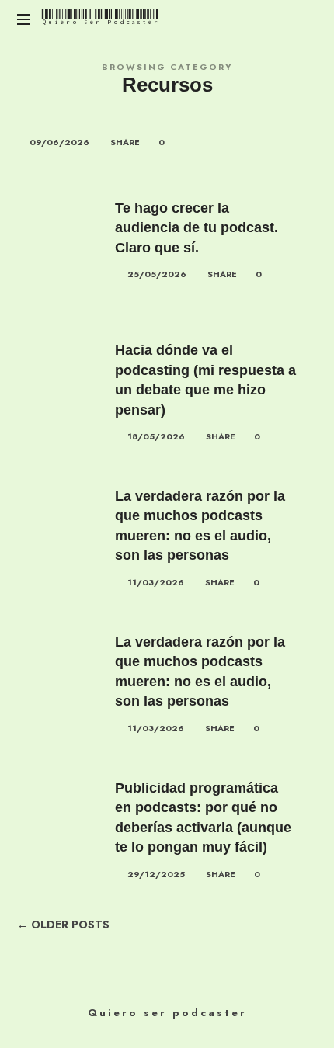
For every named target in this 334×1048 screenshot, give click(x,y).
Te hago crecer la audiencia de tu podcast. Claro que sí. (196, 227)
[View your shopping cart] (303, 20)
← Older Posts (63, 925)
